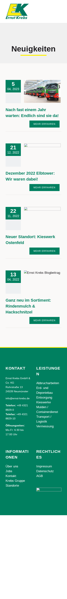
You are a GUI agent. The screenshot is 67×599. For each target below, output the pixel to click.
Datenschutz (45, 471)
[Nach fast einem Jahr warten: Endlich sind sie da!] (42, 91)
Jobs (9, 471)
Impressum (44, 466)
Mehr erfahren (44, 124)
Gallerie (48, 91)
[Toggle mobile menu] (59, 9)
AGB (39, 476)
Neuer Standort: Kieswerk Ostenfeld (37, 218)
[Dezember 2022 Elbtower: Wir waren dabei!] (42, 154)
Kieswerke (43, 402)
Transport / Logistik (43, 419)
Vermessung (45, 426)
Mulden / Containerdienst (47, 409)
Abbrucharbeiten (47, 383)
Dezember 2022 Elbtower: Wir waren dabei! (37, 155)
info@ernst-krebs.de (18, 398)
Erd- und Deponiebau (44, 390)
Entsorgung (44, 397)
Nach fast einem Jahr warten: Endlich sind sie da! (37, 91)
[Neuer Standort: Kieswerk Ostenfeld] (42, 218)
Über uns (12, 466)
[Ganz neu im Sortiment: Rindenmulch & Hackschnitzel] (42, 281)
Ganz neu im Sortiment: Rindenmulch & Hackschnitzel (37, 282)
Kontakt (11, 476)
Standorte (12, 485)
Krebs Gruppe (15, 481)
